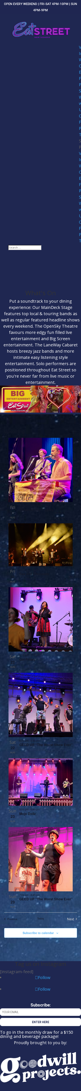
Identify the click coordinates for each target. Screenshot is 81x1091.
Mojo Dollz (27, 813)
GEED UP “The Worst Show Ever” (46, 744)
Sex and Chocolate (34, 573)
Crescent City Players (36, 510)
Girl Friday (27, 659)
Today (40, 918)
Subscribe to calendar (38, 933)
